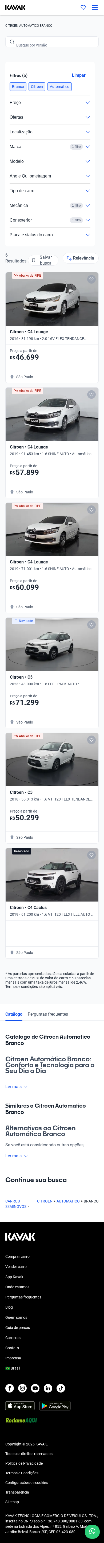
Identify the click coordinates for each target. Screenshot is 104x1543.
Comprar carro (17, 1256)
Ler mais (13, 1086)
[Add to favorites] (91, 279)
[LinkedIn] (48, 1388)
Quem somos (16, 1317)
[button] (18, 86)
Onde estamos (17, 1287)
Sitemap (12, 1502)
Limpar (79, 75)
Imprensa (13, 1358)
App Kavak (14, 1277)
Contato (12, 1348)
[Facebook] (9, 1388)
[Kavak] (13, 7)
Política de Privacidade (24, 1463)
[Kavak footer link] (20, 1239)
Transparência (17, 1492)
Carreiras (13, 1338)
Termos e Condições (21, 1473)
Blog (9, 1307)
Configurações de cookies (26, 1482)
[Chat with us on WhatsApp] (92, 1532)
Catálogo (13, 1014)
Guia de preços (17, 1327)
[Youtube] (35, 1388)
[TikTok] (61, 1388)
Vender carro (16, 1266)
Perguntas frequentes (48, 1014)
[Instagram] (22, 1388)
